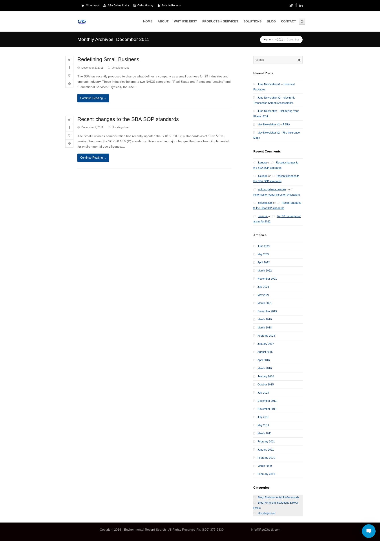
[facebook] (296, 5)
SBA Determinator (118, 5)
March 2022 (265, 270)
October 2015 (266, 384)
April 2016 (264, 360)
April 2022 (264, 262)
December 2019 (267, 311)
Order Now (92, 5)
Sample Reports (171, 5)
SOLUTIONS (252, 21)
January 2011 (266, 449)
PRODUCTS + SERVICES (220, 21)
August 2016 (265, 352)
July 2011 (263, 417)
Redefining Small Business (108, 59)
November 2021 (267, 278)
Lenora (262, 162)
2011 (280, 39)
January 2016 (266, 376)
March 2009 (265, 466)
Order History (145, 5)
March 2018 (265, 327)
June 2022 (264, 246)
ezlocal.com (265, 202)
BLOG (271, 21)
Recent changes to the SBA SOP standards (128, 119)
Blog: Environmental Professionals (278, 497)
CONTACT (288, 21)
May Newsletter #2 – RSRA (274, 124)
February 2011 (266, 441)
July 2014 (263, 392)
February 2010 (266, 457)
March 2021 (265, 303)
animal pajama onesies (272, 189)
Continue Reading (93, 98)
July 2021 (263, 286)
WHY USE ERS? (185, 21)
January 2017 (266, 343)
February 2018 (266, 335)
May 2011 (263, 425)
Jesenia (263, 216)
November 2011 (267, 409)
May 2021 (263, 295)
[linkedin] (301, 5)
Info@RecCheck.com (265, 529)
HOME (147, 21)
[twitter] (291, 5)
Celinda (263, 176)
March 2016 (265, 368)
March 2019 (265, 319)
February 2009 (266, 474)
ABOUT (163, 21)
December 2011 (267, 400)
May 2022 (263, 254)
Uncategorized (121, 67)
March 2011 (265, 433)
